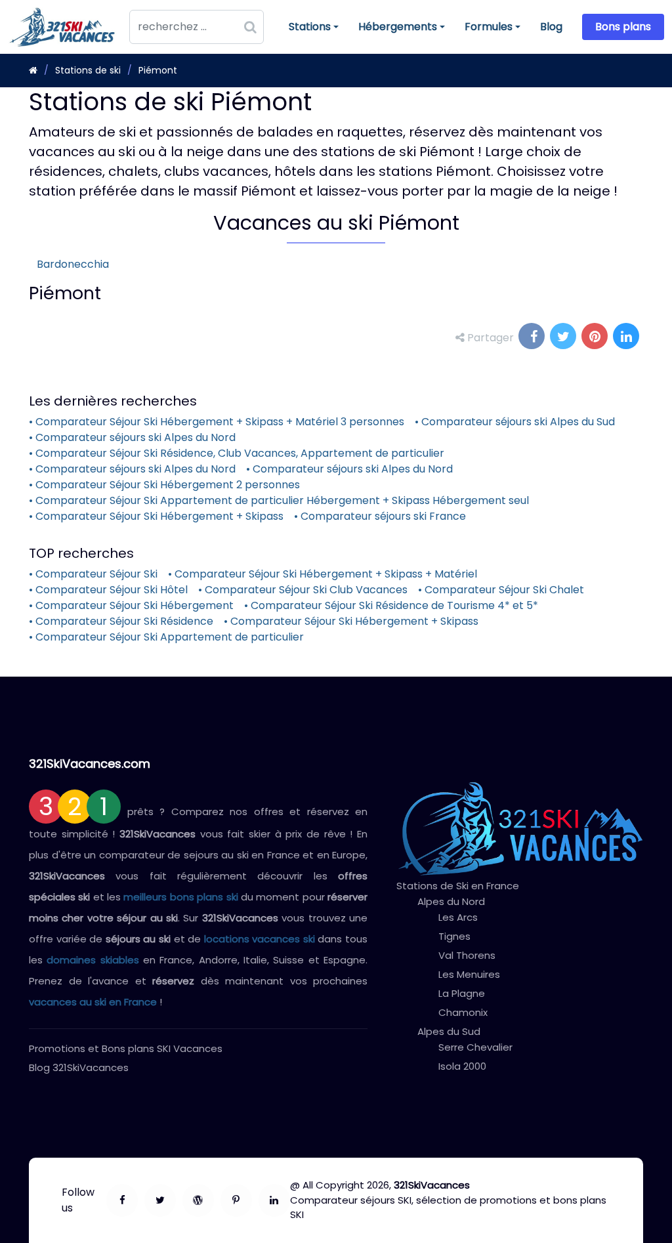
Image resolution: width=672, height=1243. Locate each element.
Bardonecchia (73, 264)
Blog (551, 26)
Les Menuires (469, 974)
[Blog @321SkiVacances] (198, 1200)
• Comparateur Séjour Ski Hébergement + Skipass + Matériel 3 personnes (216, 421)
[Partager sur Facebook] (532, 337)
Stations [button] (313, 30)
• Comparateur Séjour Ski (93, 573)
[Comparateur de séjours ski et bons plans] (236, 1200)
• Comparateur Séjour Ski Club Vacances (303, 589)
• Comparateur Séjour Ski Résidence (121, 621)
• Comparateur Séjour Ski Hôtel (108, 589)
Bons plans (623, 26)
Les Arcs (458, 917)
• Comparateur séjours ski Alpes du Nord (132, 437)
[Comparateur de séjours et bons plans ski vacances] (274, 1200)
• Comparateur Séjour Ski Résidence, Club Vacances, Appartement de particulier (236, 453)
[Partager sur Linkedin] (627, 337)
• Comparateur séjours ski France (380, 516)
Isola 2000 (462, 1066)
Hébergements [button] (397, 30)
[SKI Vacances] (33, 70)
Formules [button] (488, 30)
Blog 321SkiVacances (79, 1067)
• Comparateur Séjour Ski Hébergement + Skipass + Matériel (322, 573)
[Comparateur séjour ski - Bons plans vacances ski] (66, 27)
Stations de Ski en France (457, 886)
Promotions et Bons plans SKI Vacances (125, 1048)
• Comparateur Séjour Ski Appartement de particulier (166, 636)
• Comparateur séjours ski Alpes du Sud (515, 421)
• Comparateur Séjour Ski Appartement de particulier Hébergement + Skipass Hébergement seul (279, 500)
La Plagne (461, 993)
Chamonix (463, 1012)
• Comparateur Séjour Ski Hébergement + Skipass (156, 516)
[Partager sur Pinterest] (595, 337)
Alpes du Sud (448, 1031)
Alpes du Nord (451, 901)
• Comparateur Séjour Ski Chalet (501, 589)
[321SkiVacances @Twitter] (160, 1200)
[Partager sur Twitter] (564, 337)
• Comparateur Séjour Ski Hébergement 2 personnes (164, 484)
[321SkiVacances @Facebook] (122, 1200)
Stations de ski (88, 70)
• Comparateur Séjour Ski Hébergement (131, 605)
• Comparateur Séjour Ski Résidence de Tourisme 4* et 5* (391, 605)
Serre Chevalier (475, 1047)
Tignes (454, 936)
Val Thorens (466, 955)
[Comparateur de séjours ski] (519, 828)
